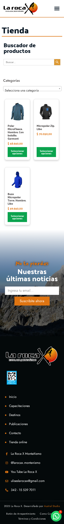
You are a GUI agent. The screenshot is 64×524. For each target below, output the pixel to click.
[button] (57, 8)
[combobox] (32, 88)
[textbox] (32, 90)
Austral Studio (52, 506)
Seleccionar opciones (17, 152)
